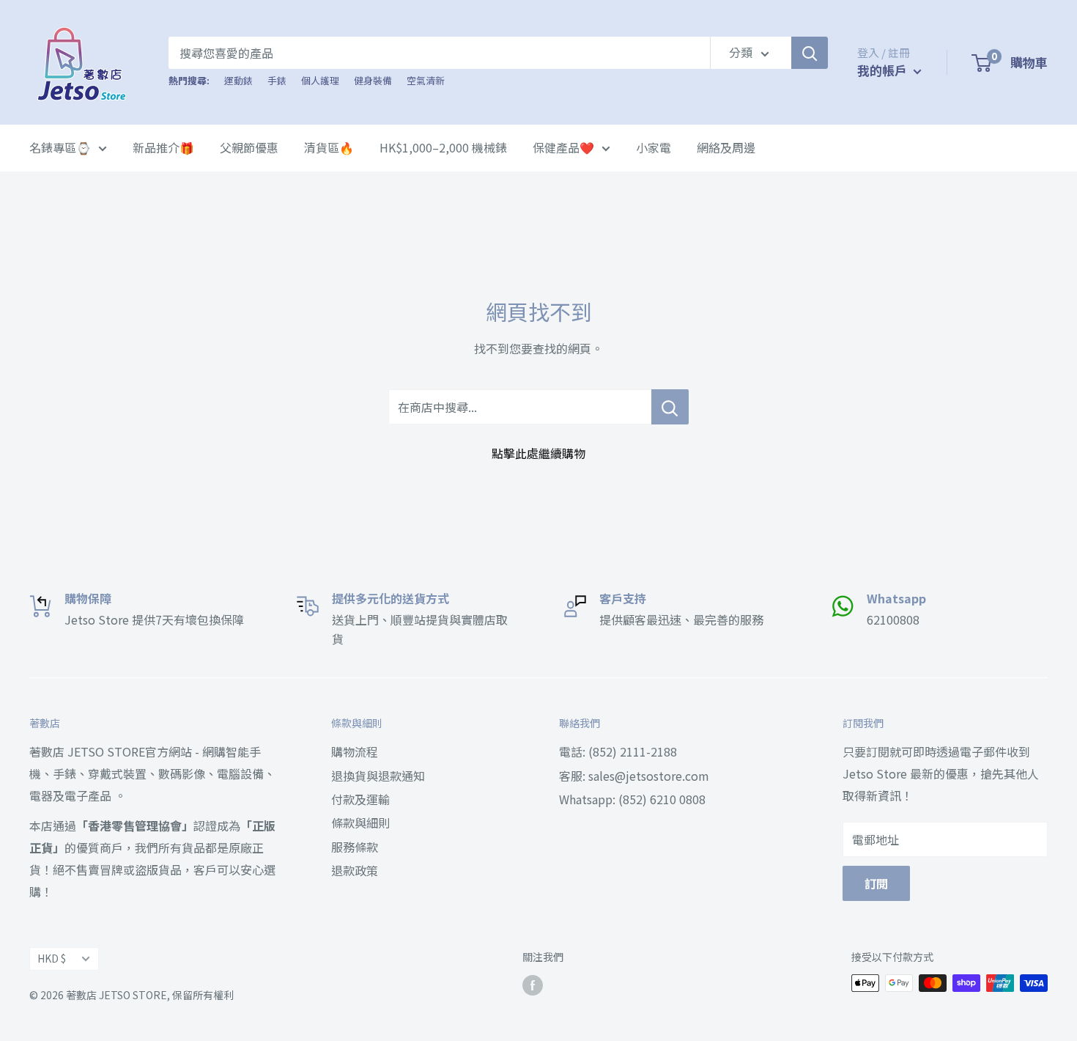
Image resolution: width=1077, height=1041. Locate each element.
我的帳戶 (883, 70)
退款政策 (354, 870)
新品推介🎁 (163, 147)
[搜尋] (809, 53)
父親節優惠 (249, 147)
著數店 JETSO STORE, (118, 994)
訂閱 (876, 883)
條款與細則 (360, 822)
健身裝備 (373, 80)
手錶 (276, 80)
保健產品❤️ (563, 147)
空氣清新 (426, 80)
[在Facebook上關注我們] (532, 985)
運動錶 (238, 80)
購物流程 (354, 751)
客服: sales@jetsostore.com (634, 775)
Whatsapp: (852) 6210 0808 (632, 799)
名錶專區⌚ (60, 147)
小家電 (653, 147)
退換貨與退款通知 (378, 775)
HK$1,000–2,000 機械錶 (443, 147)
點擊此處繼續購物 (538, 453)
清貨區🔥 (329, 147)
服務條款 (354, 847)
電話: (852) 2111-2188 (618, 751)
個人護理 (320, 80)
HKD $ (51, 958)
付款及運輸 (360, 799)
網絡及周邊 (726, 147)
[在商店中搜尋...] (670, 406)
